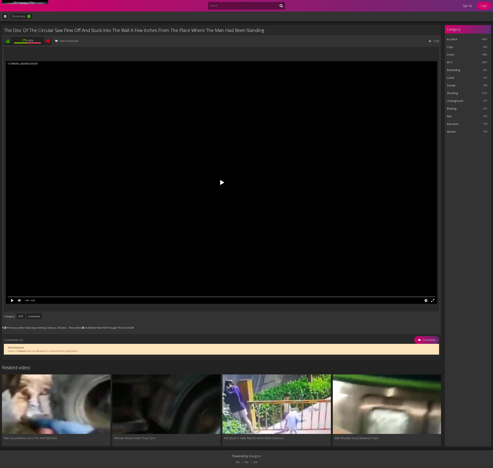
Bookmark (21, 16)
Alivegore (255, 456)
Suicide (451, 85)
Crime (450, 54)
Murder (451, 131)
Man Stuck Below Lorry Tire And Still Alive (30, 438)
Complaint (34, 316)
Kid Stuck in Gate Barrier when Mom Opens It (254, 438)
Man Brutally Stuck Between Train (356, 438)
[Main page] (25, 6)
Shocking (452, 93)
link (238, 462)
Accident (452, 39)
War (449, 116)
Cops (450, 47)
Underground (455, 101)
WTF (20, 316)
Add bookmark (69, 41)
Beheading (453, 70)
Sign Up (467, 6)
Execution (453, 124)
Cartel (450, 78)
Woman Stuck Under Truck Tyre (134, 438)
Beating (451, 108)
